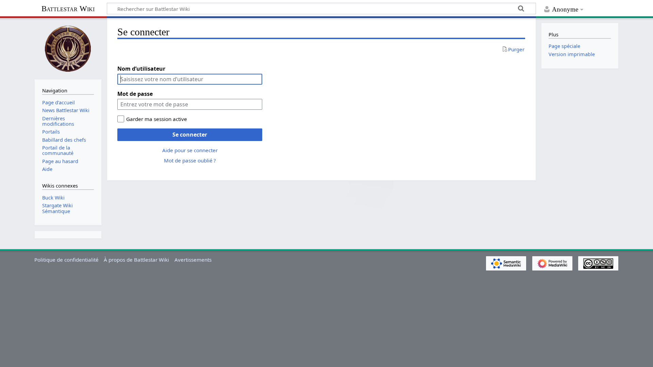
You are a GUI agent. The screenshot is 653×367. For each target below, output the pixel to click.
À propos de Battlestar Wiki (136, 259)
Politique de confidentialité (66, 259)
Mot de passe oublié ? (190, 160)
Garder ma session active (156, 119)
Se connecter (189, 134)
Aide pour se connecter (190, 150)
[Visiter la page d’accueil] (68, 48)
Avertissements (193, 259)
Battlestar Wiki (68, 8)
